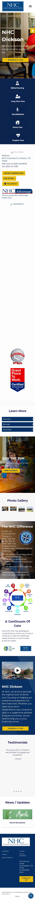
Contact (21, 851)
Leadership (5, 851)
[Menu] (30, 6)
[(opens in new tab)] (17, 191)
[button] (32, 30)
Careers (4, 854)
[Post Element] (17, 817)
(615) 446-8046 (20, 164)
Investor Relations (7, 857)
